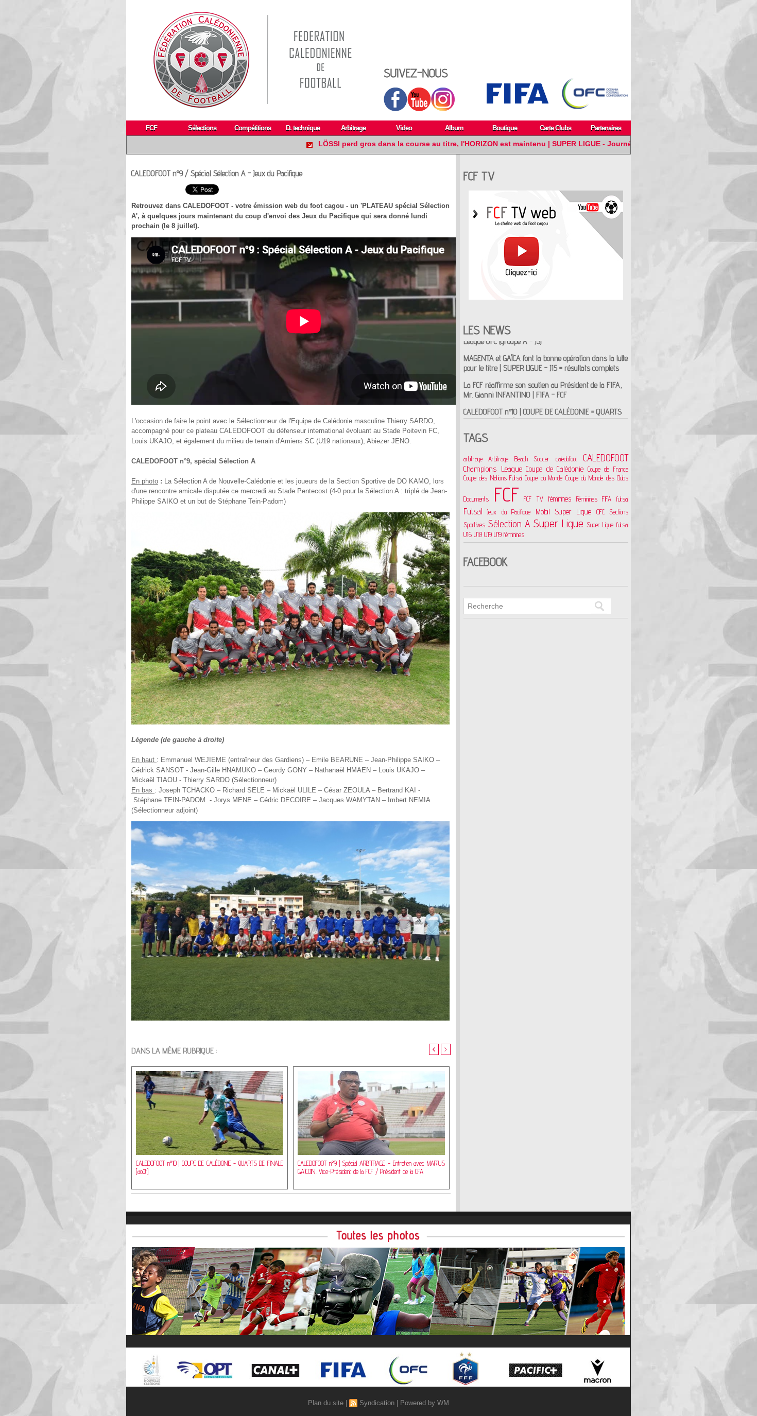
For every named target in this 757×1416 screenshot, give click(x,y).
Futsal (473, 511)
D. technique (303, 128)
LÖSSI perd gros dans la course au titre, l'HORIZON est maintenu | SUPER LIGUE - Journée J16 (395, 144)
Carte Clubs (555, 128)
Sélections (202, 128)
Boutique (504, 128)
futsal (622, 499)
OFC (600, 512)
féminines (559, 498)
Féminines (586, 499)
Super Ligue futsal (607, 525)
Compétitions (252, 128)
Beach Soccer (531, 459)
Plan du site (325, 1403)
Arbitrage (353, 128)
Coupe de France (608, 469)
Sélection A (509, 523)
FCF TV (533, 499)
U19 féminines (509, 534)
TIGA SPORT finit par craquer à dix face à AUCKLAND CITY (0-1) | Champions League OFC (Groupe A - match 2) (545, 391)
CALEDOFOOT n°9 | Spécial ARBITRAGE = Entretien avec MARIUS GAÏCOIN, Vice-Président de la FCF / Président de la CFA (371, 1167)
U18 (478, 534)
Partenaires (606, 128)
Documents (476, 499)
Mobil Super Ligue (564, 511)
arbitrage (473, 459)
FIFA (606, 499)
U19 (488, 534)
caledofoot (566, 459)
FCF (151, 128)
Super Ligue (559, 523)
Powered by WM (424, 1403)
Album (454, 128)
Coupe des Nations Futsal (492, 478)
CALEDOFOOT (605, 457)
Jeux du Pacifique (508, 512)
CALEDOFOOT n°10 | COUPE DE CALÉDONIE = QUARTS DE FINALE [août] (209, 1167)
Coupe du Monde (543, 478)
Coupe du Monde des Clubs (596, 478)
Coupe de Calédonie (554, 469)
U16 (467, 534)
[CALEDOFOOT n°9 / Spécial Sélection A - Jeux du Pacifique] (290, 515)
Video (404, 128)
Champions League (492, 468)
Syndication (376, 1403)
